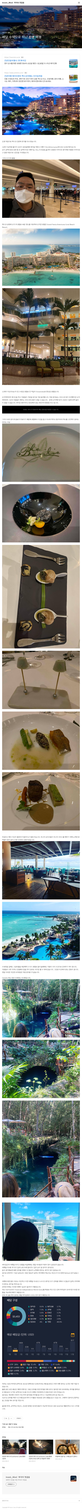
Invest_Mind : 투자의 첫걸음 (13, 3)
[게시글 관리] (11, 1418)
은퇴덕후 (4, 1508)
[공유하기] (8, 1418)
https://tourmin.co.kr (12, 57)
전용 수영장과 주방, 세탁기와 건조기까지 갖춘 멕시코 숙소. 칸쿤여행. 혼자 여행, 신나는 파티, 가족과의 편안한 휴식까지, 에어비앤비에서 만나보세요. (34, 80)
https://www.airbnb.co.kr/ (13, 73)
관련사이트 (5, 1501)
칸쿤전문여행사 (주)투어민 (15, 60)
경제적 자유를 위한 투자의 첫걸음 (16, 1480)
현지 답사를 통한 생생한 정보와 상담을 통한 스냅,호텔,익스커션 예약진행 (30, 63)
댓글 (3, 1467)
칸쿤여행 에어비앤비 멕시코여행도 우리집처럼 (23, 76)
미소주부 (4, 1504)
